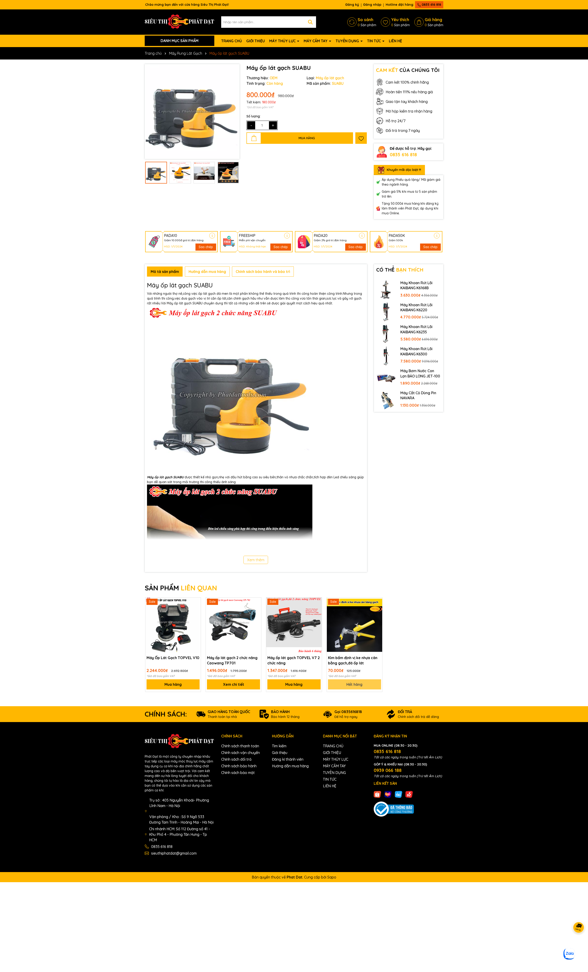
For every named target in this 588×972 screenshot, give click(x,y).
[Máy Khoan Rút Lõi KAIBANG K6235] (386, 333)
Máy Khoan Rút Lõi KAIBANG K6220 (416, 307)
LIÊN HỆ (395, 41)
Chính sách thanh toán (240, 746)
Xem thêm (255, 560)
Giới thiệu (279, 752)
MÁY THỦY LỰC (283, 41)
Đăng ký (352, 5)
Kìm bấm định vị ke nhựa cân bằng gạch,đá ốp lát (352, 660)
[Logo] (179, 22)
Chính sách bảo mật (238, 772)
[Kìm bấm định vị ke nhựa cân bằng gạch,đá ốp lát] (354, 625)
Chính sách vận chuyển (240, 752)
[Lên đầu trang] (578, 944)
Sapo (331, 877)
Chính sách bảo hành (239, 766)
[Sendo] (409, 794)
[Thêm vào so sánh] (195, 610)
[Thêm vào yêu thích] (361, 138)
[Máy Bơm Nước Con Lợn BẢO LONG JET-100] (386, 378)
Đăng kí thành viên (287, 759)
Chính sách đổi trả (236, 759)
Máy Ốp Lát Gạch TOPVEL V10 (173, 657)
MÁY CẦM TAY (316, 41)
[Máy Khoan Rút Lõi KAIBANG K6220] (386, 312)
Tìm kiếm (279, 746)
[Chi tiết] (212, 235)
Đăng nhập (372, 5)
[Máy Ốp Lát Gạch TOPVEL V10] (173, 625)
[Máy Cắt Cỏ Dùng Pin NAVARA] (386, 400)
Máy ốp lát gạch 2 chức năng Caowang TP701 (232, 660)
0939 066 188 (387, 770)
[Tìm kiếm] (310, 22)
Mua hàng (173, 684)
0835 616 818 (431, 5)
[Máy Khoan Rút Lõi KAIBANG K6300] (386, 356)
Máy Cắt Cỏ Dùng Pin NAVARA (418, 395)
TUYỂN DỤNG (348, 41)
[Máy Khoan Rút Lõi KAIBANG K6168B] (386, 290)
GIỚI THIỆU (255, 41)
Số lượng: (253, 116)
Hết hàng (354, 684)
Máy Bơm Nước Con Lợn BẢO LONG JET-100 (420, 373)
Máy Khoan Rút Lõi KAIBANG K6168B (416, 285)
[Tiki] (398, 794)
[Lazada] (388, 794)
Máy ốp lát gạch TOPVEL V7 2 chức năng (293, 660)
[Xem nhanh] (195, 618)
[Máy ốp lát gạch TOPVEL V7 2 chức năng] (294, 625)
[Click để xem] (192, 112)
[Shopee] (377, 794)
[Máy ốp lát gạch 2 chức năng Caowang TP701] (233, 625)
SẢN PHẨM (181, 588)
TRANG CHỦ (231, 41)
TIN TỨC (374, 41)
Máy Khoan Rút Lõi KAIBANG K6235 (416, 329)
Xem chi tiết (233, 684)
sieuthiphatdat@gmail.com (174, 853)
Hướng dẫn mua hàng (290, 766)
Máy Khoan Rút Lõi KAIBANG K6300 (416, 351)
